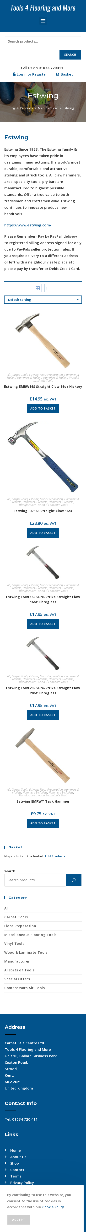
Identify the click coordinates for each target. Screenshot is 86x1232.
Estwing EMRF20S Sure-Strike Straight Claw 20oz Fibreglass (43, 690)
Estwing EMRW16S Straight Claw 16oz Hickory (43, 386)
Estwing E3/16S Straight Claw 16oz (43, 511)
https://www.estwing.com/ (27, 225)
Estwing (68, 108)
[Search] (74, 880)
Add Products (54, 856)
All (8, 375)
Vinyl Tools (14, 943)
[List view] (48, 288)
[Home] (14, 108)
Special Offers (17, 979)
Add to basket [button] (43, 408)
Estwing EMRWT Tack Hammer (43, 801)
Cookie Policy (53, 1207)
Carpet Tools (20, 375)
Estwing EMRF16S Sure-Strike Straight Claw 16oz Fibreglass (43, 599)
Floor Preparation (51, 375)
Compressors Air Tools (24, 988)
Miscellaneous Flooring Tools (30, 934)
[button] (43, 21)
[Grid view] (38, 288)
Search (70, 55)
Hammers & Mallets (29, 378)
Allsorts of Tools (19, 970)
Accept (18, 1220)
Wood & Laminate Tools (53, 505)
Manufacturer (27, 505)
